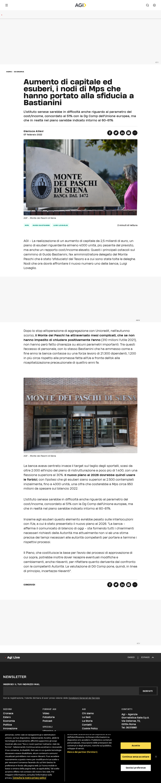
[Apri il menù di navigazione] (6, 5)
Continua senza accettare (135, 756)
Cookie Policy (90, 728)
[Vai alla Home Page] (80, 5)
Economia (19, 72)
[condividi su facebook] (109, 132)
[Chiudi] (156, 756)
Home (9, 72)
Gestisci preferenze (136, 767)
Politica (7, 724)
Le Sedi (86, 717)
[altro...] (134, 132)
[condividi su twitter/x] (116, 132)
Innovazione (10, 728)
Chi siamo (88, 713)
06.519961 (131, 727)
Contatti (87, 724)
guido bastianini (41, 225)
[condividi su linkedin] (122, 132)
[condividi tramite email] (128, 132)
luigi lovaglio (60, 225)
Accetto (136, 745)
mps (27, 225)
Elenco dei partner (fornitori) (82, 752)
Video (46, 713)
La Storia (87, 720)
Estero (7, 717)
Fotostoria (49, 717)
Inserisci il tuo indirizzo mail (21, 684)
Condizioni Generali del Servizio (84, 698)
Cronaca (8, 713)
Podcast (47, 720)
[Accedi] (154, 5)
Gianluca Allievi (34, 131)
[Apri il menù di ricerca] (147, 5)
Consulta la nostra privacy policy (29, 777)
